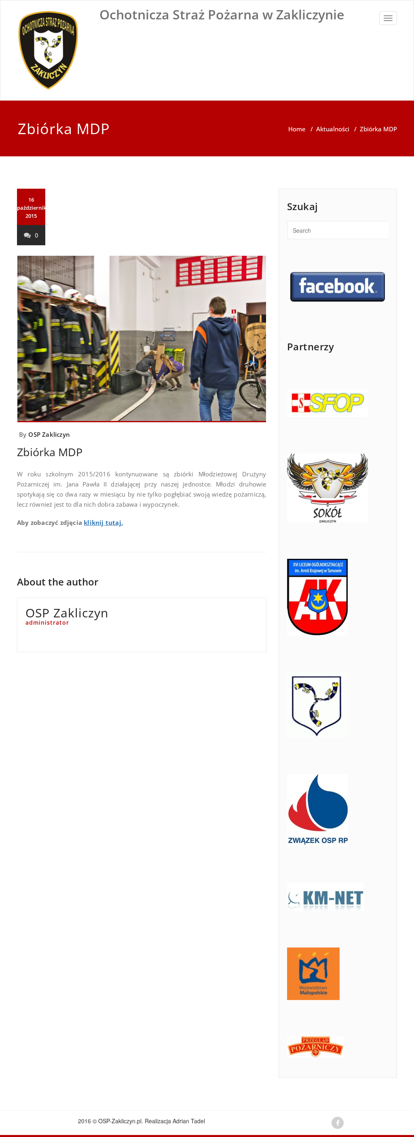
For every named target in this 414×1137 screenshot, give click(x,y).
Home (297, 129)
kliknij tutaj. (103, 522)
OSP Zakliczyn (49, 434)
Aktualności (332, 129)
